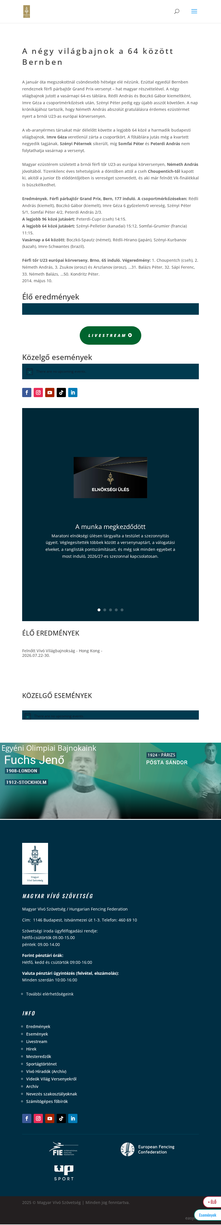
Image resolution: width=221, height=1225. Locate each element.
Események (37, 1034)
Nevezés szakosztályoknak (51, 1094)
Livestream (107, 335)
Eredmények (38, 1026)
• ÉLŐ (212, 1202)
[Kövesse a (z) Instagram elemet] (38, 392)
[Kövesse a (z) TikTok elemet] (61, 392)
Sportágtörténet (41, 1064)
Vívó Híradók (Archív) (46, 1071)
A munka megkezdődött (110, 526)
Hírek (31, 1049)
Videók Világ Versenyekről (51, 1079)
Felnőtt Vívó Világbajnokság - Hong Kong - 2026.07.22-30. (62, 653)
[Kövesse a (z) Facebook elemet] (26, 392)
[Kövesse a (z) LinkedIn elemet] (72, 392)
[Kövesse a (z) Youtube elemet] (49, 392)
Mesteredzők (38, 1056)
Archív (32, 1086)
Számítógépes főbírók (47, 1101)
